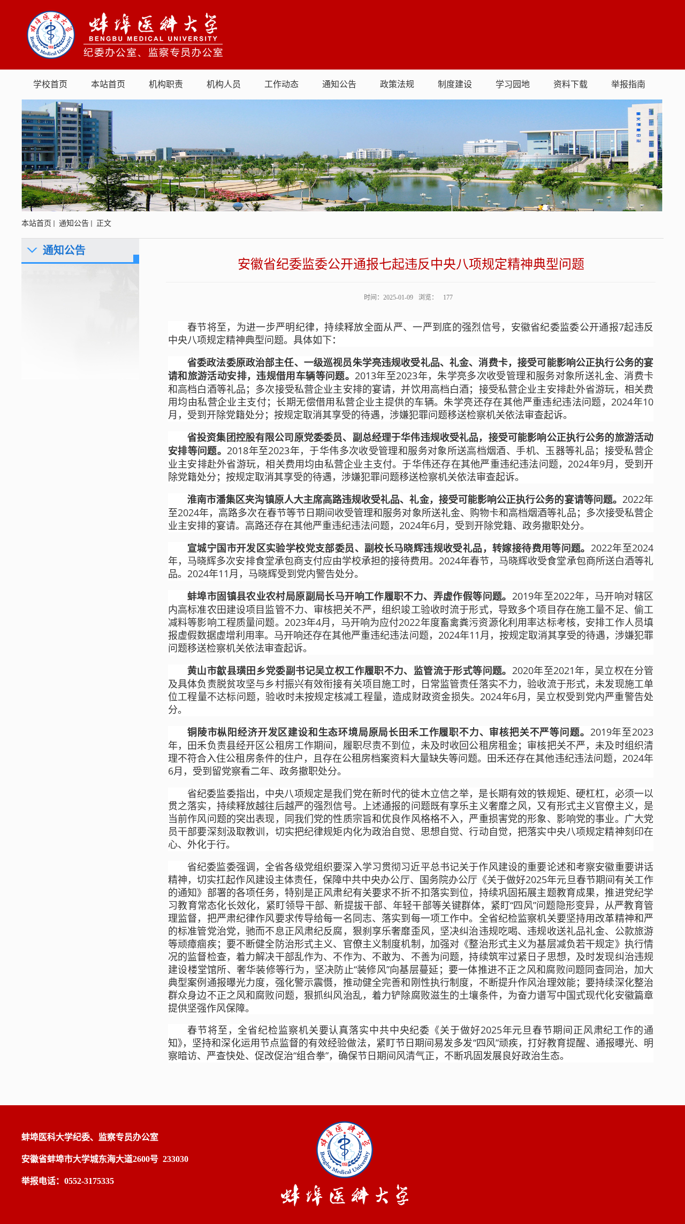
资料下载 (570, 84)
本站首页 (108, 84)
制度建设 (455, 84)
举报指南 (628, 84)
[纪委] (125, 34)
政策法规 (397, 84)
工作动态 (281, 84)
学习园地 (513, 84)
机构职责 (166, 84)
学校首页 (50, 84)
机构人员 (224, 84)
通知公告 (339, 84)
